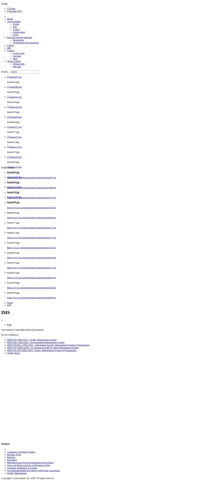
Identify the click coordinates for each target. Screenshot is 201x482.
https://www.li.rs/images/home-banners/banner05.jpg (31, 257)
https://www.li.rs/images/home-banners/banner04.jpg (31, 217)
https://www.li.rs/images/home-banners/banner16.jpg (31, 207)
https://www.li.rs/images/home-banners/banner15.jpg (31, 267)
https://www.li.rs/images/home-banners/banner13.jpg (31, 247)
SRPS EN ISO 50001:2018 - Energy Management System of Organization (42, 350)
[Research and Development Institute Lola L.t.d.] (4, 3)
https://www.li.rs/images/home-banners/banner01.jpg (31, 177)
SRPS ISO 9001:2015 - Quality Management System (32, 340)
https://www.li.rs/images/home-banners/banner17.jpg (31, 227)
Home (10, 302)
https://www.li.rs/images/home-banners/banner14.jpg (31, 197)
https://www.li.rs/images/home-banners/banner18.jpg (31, 287)
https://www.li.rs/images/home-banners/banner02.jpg (31, 277)
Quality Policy (13, 353)
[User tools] (2, 320)
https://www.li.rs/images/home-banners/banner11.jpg (31, 237)
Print (9, 325)
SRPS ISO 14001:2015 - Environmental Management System (35, 342)
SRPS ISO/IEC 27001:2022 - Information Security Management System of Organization (48, 345)
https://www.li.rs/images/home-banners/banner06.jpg (31, 187)
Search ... (5, 71)
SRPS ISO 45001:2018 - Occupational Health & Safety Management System (43, 347)
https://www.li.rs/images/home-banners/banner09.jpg (31, 297)
